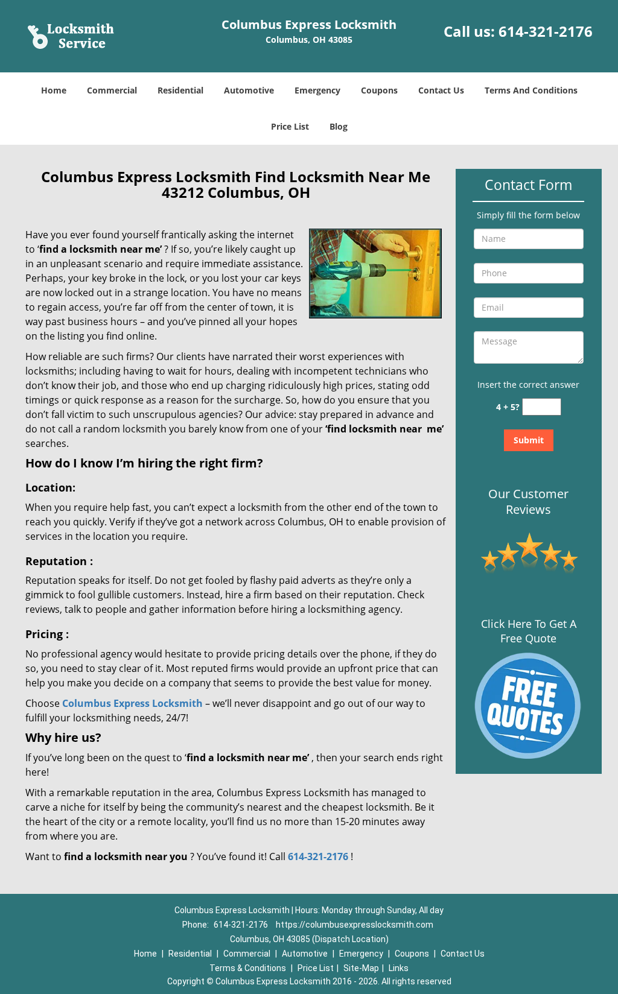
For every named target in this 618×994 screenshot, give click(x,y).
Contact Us (441, 90)
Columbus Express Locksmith (132, 703)
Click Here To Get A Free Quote (528, 630)
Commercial (112, 90)
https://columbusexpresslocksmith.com (354, 924)
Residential (180, 90)
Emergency (317, 90)
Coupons (379, 90)
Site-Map (361, 968)
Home (53, 90)
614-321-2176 (546, 31)
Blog (339, 126)
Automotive (249, 90)
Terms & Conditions (247, 968)
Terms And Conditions (531, 90)
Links (399, 968)
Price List (290, 126)
